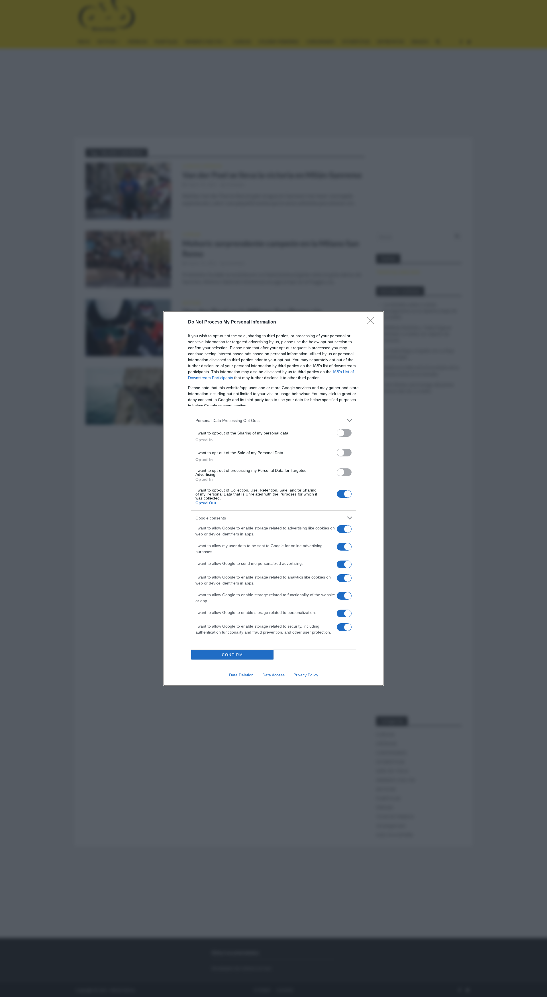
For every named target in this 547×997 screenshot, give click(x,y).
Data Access (273, 675)
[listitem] (273, 420)
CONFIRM (232, 655)
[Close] (372, 322)
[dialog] (273, 498)
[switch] (344, 433)
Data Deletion (241, 675)
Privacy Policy (305, 675)
